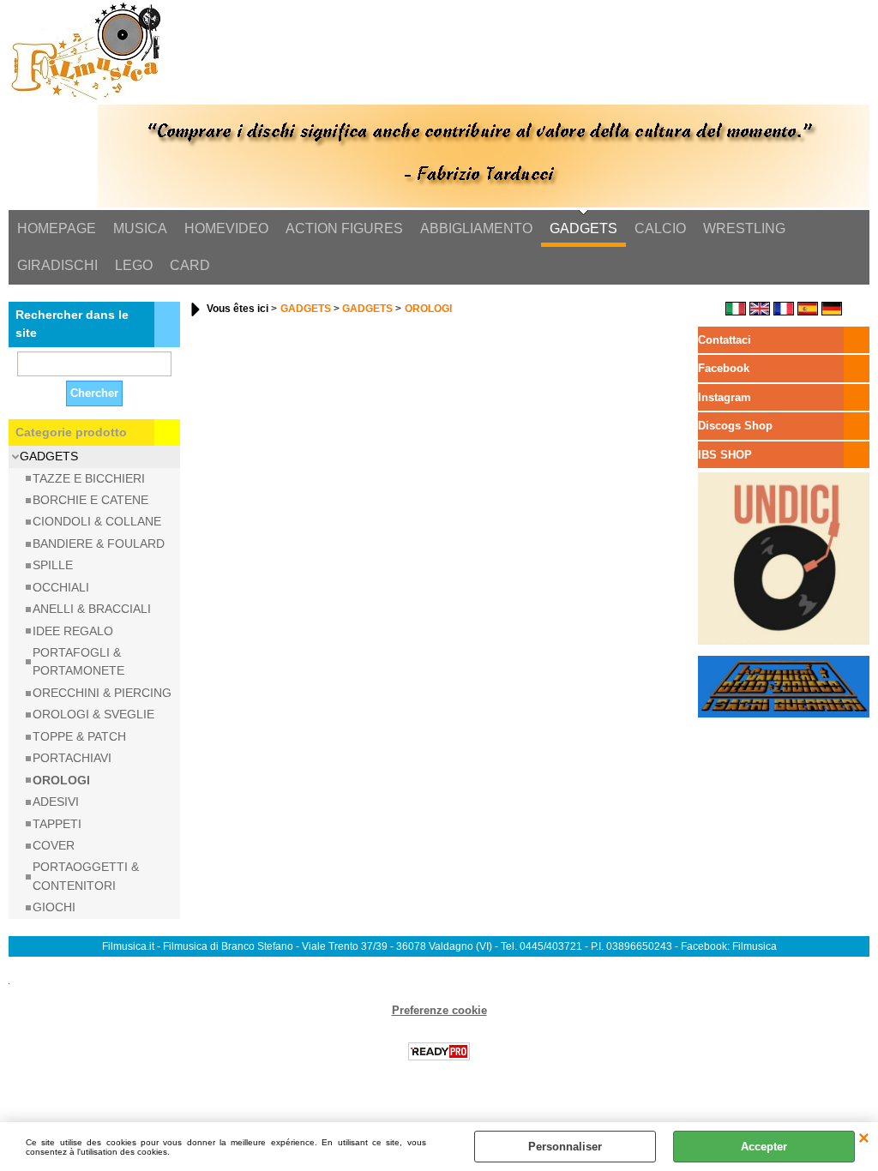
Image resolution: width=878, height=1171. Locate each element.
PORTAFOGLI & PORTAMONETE (78, 661)
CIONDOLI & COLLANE (97, 521)
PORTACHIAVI (72, 758)
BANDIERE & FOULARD (99, 543)
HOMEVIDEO (226, 228)
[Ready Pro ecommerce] (439, 1051)
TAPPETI (57, 824)
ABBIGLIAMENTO (476, 228)
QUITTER (863, 1139)
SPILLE (53, 565)
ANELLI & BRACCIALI (92, 609)
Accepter (764, 1146)
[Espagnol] (808, 311)
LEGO (134, 265)
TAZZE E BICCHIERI (89, 478)
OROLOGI (61, 780)
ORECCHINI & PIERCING (102, 693)
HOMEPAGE (56, 228)
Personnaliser (565, 1146)
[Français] (784, 311)
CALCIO (660, 228)
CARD (190, 265)
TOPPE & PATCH (79, 736)
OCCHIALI (61, 587)
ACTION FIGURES (344, 228)
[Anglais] (760, 311)
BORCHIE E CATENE (90, 500)
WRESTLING (744, 228)
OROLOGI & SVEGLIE (93, 714)
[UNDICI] (783, 640)
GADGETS (583, 228)
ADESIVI (56, 801)
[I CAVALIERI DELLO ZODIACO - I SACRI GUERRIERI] (783, 713)
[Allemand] (832, 311)
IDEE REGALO (73, 631)
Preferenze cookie (439, 1010)
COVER (54, 845)
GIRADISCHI (57, 265)
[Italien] (736, 311)
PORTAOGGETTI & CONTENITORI (86, 876)
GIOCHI (54, 907)
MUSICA (140, 228)
